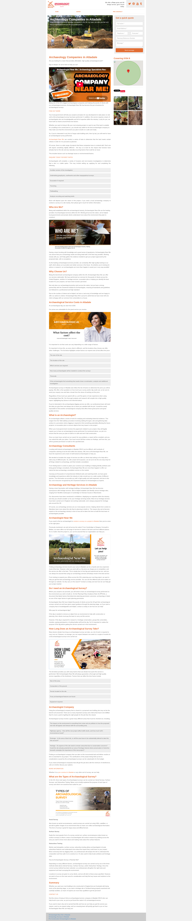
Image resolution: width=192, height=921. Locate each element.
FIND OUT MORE (54, 111)
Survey (78, 11)
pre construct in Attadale (66, 772)
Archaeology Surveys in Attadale (59, 917)
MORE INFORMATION (56, 768)
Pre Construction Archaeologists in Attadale (62, 919)
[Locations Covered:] (48, 1)
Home (56, 11)
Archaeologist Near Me (56, 139)
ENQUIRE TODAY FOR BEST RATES (61, 157)
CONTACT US (53, 894)
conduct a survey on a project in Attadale (86, 521)
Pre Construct (117, 11)
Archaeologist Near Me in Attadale (59, 915)
